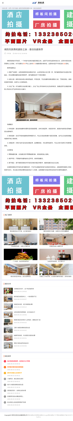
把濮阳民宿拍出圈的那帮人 (15, 396)
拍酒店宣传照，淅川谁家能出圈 (23, 304)
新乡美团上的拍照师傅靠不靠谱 (16, 402)
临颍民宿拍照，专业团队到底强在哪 (24, 335)
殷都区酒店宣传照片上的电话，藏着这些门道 (27, 320)
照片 (34, 63)
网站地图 (30, 415)
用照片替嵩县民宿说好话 (21, 343)
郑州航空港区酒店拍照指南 (15, 367)
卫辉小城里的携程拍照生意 (22, 327)
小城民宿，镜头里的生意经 (15, 378)
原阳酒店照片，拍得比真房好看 (16, 390)
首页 (10, 8)
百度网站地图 (38, 415)
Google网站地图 (48, 415)
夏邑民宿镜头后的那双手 (14, 373)
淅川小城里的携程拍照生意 (15, 384)
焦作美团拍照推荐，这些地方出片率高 (18, 361)
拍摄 (64, 63)
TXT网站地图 (58, 415)
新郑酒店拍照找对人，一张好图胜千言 (25, 296)
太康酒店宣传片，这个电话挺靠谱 (24, 288)
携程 (24, 63)
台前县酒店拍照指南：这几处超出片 (24, 312)
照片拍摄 (15, 8)
